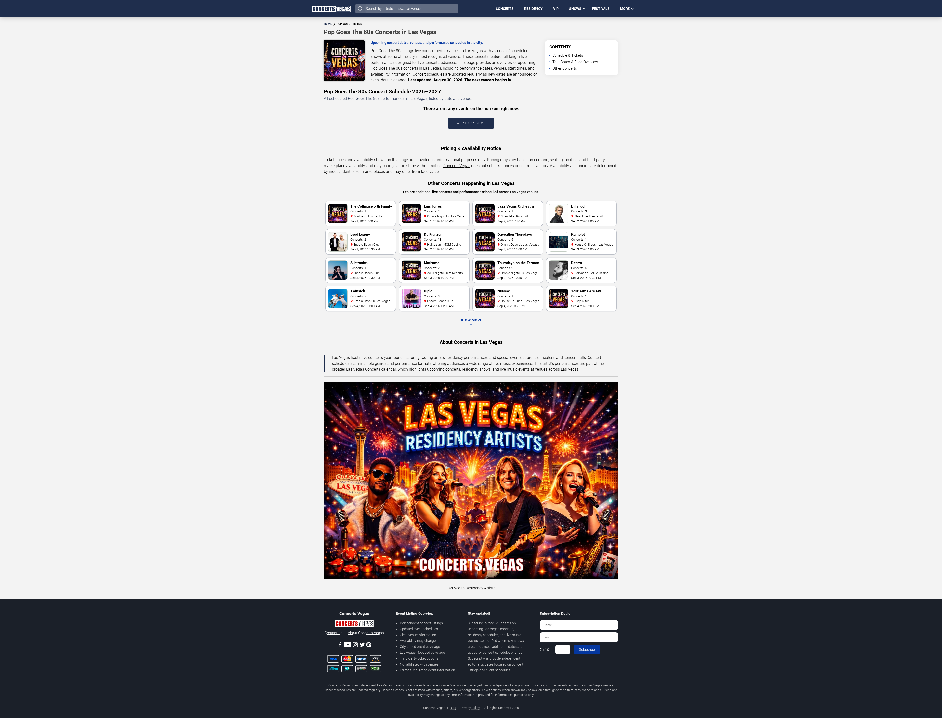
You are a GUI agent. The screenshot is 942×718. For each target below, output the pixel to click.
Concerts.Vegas (456, 165)
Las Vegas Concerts (363, 369)
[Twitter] (362, 645)
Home (328, 24)
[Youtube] (348, 645)
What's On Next (471, 123)
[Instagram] (355, 645)
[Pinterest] (368, 645)
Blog (453, 708)
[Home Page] (331, 8)
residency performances (467, 357)
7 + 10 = (546, 650)
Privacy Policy (470, 708)
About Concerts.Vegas (366, 633)
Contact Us (334, 633)
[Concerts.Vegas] (354, 624)
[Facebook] (340, 645)
